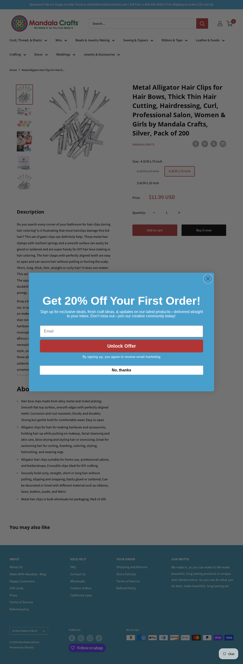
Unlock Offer (121, 346)
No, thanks (121, 370)
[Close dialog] (208, 279)
